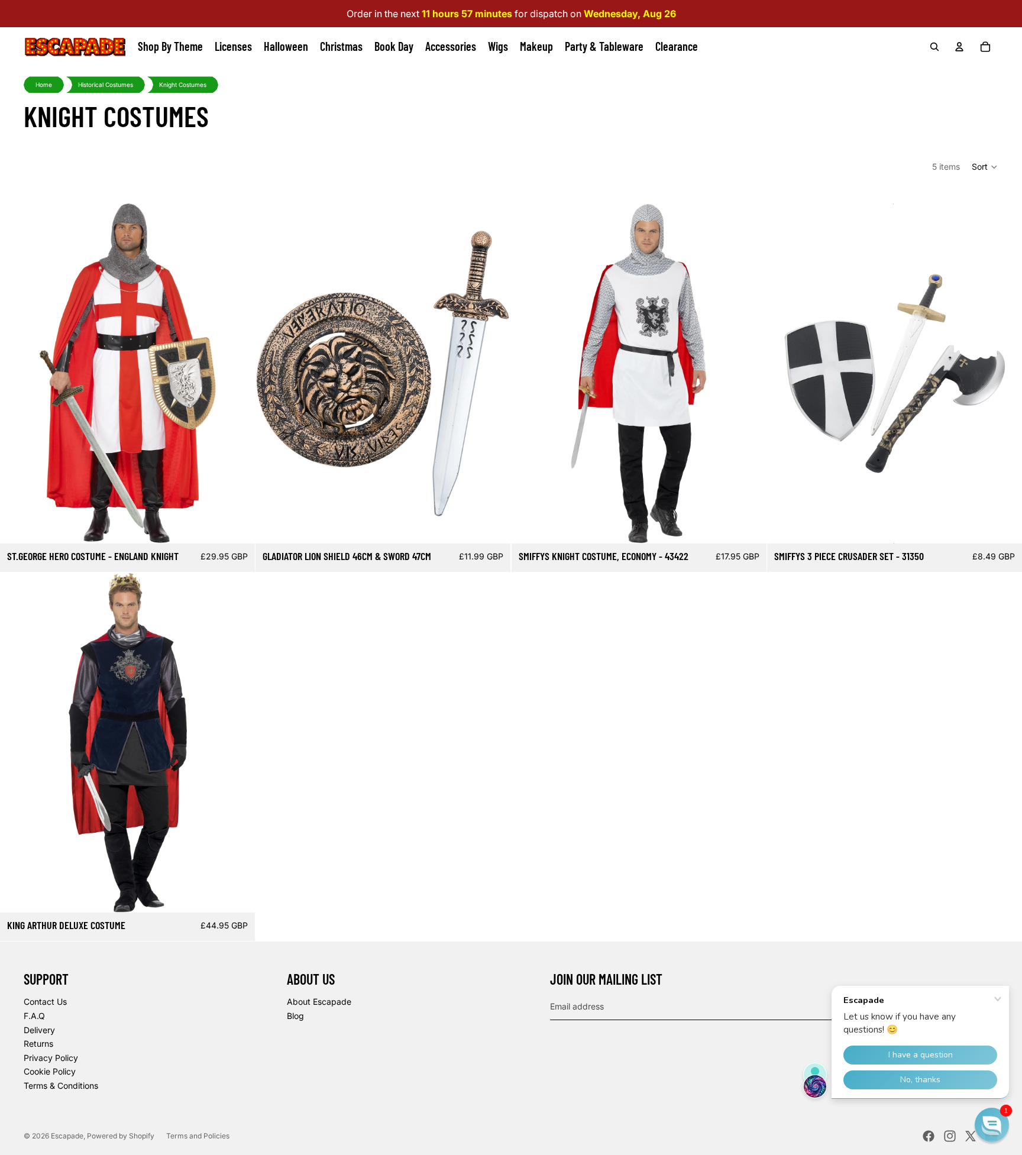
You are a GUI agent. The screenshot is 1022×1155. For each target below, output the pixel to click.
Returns (38, 1043)
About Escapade (319, 1002)
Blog (295, 1016)
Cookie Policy (50, 1071)
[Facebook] (928, 1136)
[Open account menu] (959, 47)
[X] (970, 1136)
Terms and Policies (197, 1135)
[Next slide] (237, 373)
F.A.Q (34, 1016)
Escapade (67, 1135)
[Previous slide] (17, 373)
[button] (985, 167)
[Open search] (934, 47)
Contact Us (45, 1002)
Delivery (39, 1030)
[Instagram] (950, 1136)
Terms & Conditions (61, 1085)
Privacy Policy (51, 1058)
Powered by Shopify (120, 1135)
